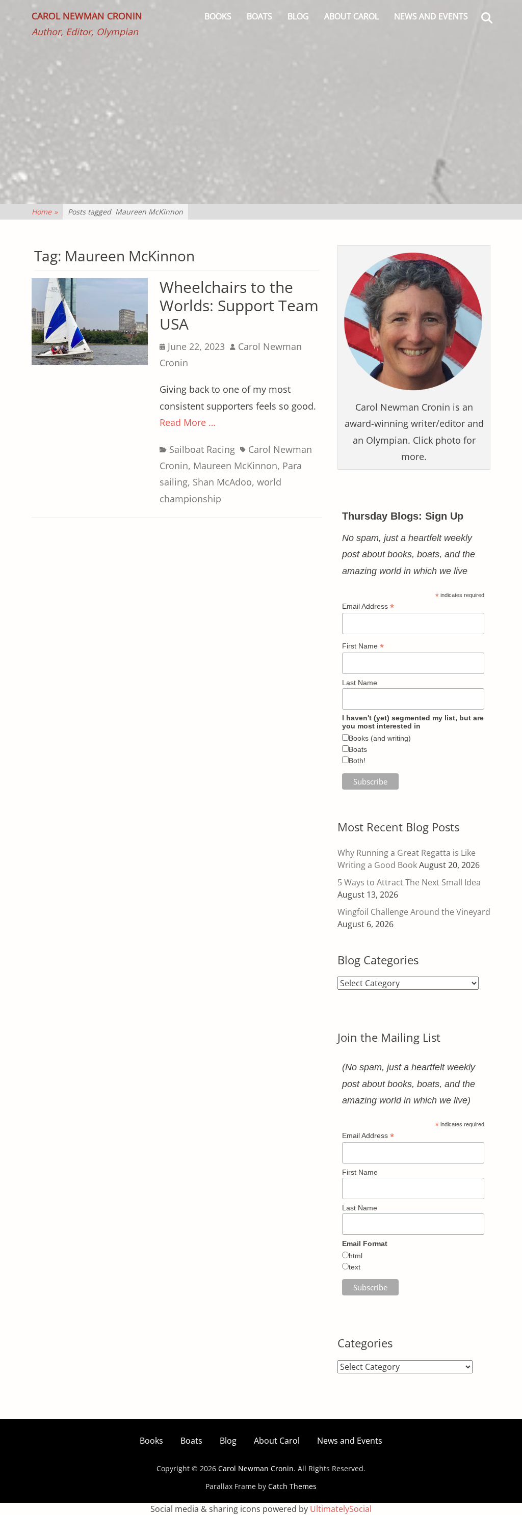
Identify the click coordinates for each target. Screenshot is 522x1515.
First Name (363, 646)
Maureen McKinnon (235, 465)
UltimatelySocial (341, 1508)
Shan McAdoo (222, 482)
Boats (259, 16)
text (354, 1267)
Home (45, 212)
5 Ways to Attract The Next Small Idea (409, 882)
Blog (298, 16)
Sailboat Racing (202, 449)
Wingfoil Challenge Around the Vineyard (413, 911)
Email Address (368, 606)
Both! (357, 760)
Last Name (359, 683)
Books (217, 16)
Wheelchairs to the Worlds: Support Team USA (239, 305)
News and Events (431, 16)
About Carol (351, 16)
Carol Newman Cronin (87, 16)
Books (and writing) (380, 738)
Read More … (188, 422)
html (355, 1256)
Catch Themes (292, 1486)
